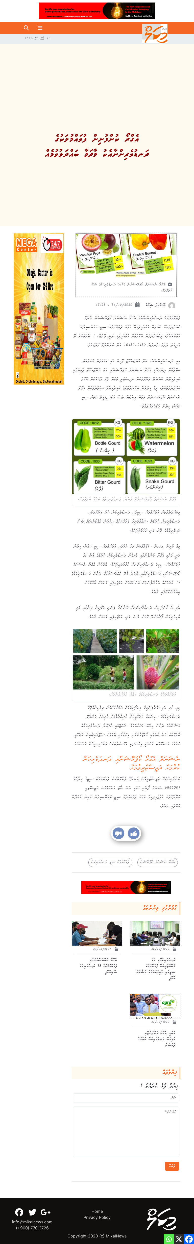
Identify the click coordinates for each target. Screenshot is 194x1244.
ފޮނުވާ (172, 1166)
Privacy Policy (97, 1217)
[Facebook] (19, 1212)
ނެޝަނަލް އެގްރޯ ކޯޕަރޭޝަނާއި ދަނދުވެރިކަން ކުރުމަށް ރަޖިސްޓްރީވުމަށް (131, 764)
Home (97, 1211)
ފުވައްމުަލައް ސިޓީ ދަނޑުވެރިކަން (110, 862)
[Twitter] (32, 1212)
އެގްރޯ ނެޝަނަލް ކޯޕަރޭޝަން (157, 862)
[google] (45, 1212)
